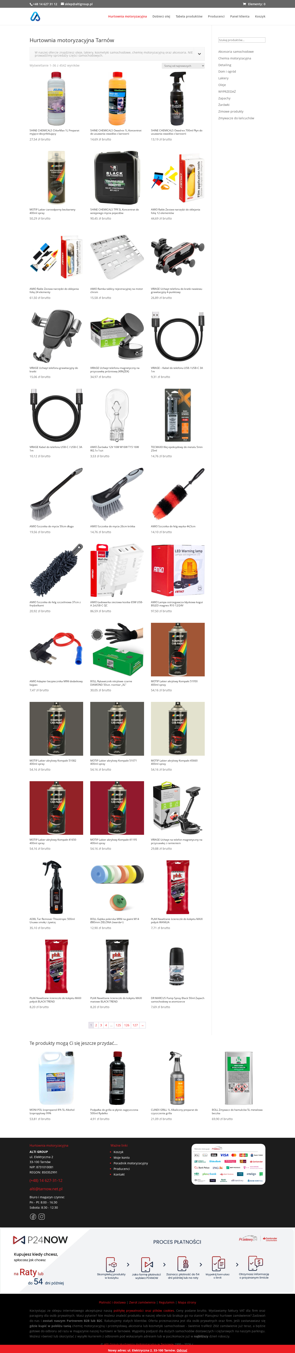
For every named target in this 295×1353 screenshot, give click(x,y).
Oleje (222, 85)
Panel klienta (239, 16)
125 (118, 1025)
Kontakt (119, 1174)
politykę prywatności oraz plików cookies (144, 1310)
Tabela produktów (189, 16)
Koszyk (260, 16)
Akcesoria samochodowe (236, 51)
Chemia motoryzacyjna (234, 58)
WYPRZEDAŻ (227, 91)
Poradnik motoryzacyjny (131, 1163)
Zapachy (224, 98)
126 (126, 1025)
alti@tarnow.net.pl (46, 1188)
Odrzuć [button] (182, 1350)
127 (135, 1025)
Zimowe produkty (230, 111)
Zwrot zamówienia (142, 1302)
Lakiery (223, 78)
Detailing (224, 65)
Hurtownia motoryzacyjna (127, 16)
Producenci (216, 16)
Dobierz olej (161, 16)
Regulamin (166, 1302)
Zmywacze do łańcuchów (236, 118)
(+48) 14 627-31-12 (46, 1180)
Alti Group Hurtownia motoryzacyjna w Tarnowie (139, 1344)
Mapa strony (187, 1302)
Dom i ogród (227, 71)
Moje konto (122, 1157)
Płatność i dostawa (112, 1302)
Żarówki (224, 105)
